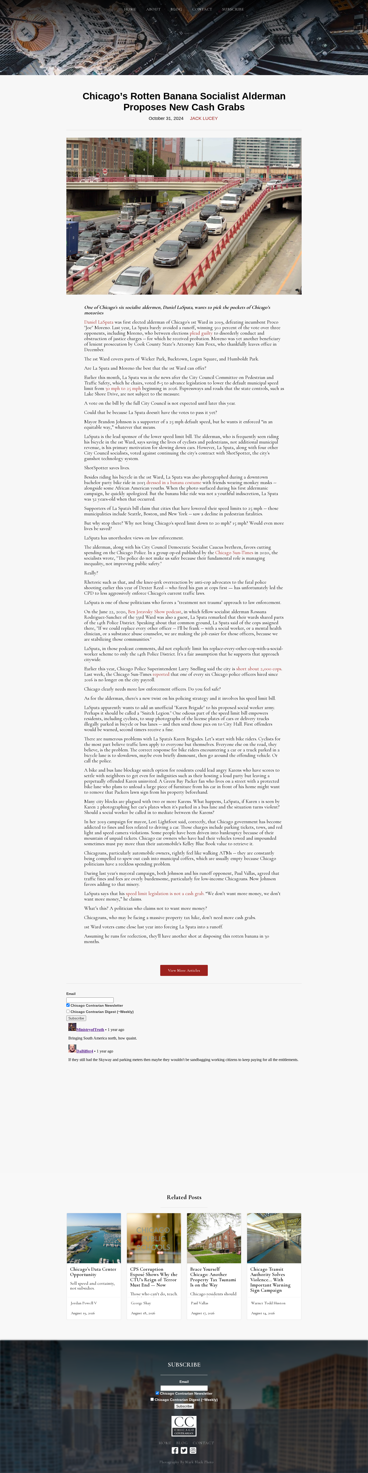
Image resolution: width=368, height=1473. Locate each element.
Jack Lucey (204, 118)
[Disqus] (184, 1083)
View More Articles (184, 970)
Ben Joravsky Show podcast (154, 612)
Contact (202, 9)
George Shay (141, 1303)
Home (130, 9)
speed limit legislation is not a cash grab (165, 894)
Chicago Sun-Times (234, 553)
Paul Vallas (199, 1303)
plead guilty (201, 333)
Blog (182, 1442)
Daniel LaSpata (98, 322)
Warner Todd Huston (268, 1303)
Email (71, 994)
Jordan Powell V (84, 1303)
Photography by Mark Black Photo (186, 1462)
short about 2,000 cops (258, 669)
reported (161, 674)
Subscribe (233, 9)
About (153, 9)
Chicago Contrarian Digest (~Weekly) (102, 1012)
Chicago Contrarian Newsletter (96, 1005)
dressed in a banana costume (173, 483)
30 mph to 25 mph (123, 388)
